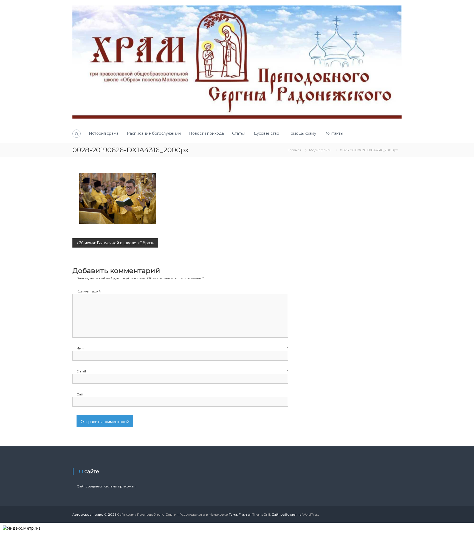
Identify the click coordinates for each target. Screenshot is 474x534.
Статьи (238, 133)
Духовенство (266, 133)
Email (182, 371)
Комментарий (89, 291)
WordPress (310, 514)
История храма (104, 133)
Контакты (334, 133)
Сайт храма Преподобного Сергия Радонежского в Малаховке (172, 514)
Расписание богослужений (154, 133)
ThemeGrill (261, 514)
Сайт (80, 394)
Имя (182, 348)
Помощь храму (301, 133)
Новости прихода (206, 133)
